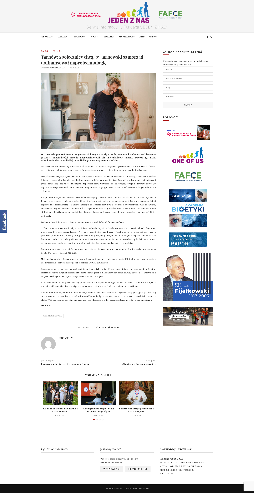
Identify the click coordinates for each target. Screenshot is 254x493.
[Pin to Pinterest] (102, 327)
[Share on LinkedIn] (105, 327)
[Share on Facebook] (96, 327)
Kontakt (153, 37)
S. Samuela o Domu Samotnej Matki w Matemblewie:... (60, 410)
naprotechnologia (52, 316)
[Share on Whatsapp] (112, 327)
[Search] (211, 37)
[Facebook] (207, 37)
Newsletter (108, 37)
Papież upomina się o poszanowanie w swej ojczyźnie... (136, 410)
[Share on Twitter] (100, 327)
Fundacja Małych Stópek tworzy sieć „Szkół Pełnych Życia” (98, 410)
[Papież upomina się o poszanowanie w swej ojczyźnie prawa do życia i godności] (136, 393)
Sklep (141, 37)
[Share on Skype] (115, 327)
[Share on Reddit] (109, 327)
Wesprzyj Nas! (126, 37)
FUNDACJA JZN (58, 68)
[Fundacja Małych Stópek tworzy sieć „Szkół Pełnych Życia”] (98, 393)
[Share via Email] (118, 327)
